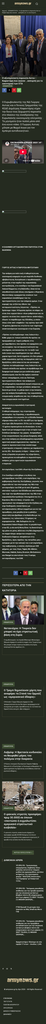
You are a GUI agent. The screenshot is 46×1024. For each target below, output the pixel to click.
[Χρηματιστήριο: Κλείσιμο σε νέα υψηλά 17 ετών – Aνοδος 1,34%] (8, 945)
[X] (9, 90)
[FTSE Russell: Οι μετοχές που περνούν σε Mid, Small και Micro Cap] (8, 910)
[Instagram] (7, 968)
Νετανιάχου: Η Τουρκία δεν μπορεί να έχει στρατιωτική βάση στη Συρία (20, 631)
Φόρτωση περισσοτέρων (22, 852)
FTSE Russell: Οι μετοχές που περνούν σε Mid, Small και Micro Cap (29, 909)
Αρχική (4, 11)
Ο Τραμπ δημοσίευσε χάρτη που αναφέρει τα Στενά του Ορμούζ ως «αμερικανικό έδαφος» (23, 693)
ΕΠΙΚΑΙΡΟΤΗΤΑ (13, 11)
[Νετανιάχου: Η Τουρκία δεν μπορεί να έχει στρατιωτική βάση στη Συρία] (23, 610)
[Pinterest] (14, 90)
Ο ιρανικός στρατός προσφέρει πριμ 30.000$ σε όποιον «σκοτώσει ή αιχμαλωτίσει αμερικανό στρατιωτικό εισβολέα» (22, 821)
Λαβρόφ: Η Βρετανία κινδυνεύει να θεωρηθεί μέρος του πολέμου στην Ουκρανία (23, 755)
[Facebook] (4, 90)
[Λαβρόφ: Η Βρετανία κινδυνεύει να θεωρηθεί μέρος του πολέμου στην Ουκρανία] (23, 734)
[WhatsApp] (19, 90)
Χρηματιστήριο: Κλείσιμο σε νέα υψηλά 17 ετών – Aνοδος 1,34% (29, 943)
